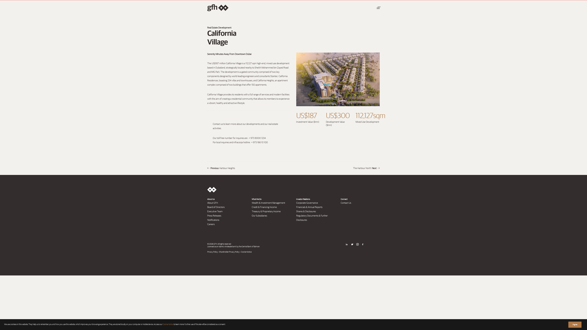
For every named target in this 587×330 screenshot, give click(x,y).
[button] (378, 7)
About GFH (212, 203)
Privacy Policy (212, 252)
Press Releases (214, 216)
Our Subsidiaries (259, 216)
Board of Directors (216, 207)
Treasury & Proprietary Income (266, 211)
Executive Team (215, 211)
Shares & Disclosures (306, 211)
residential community (242, 99)
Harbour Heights (222, 168)
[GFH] (218, 7)
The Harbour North (365, 168)
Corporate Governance (307, 203)
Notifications (213, 220)
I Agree (574, 325)
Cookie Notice (246, 252)
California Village (234, 63)
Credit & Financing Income (264, 207)
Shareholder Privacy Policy (229, 252)
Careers (211, 224)
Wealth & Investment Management (268, 203)
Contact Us (346, 203)
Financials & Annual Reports (309, 207)
